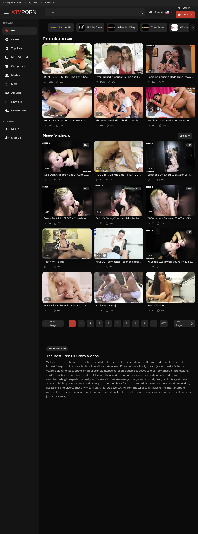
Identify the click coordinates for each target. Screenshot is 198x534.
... (154, 323)
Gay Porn (32, 2)
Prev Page (53, 323)
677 (163, 323)
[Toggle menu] (6, 12)
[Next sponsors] (192, 27)
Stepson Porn (13, 2)
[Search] (141, 12)
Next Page (179, 323)
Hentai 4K (49, 2)
